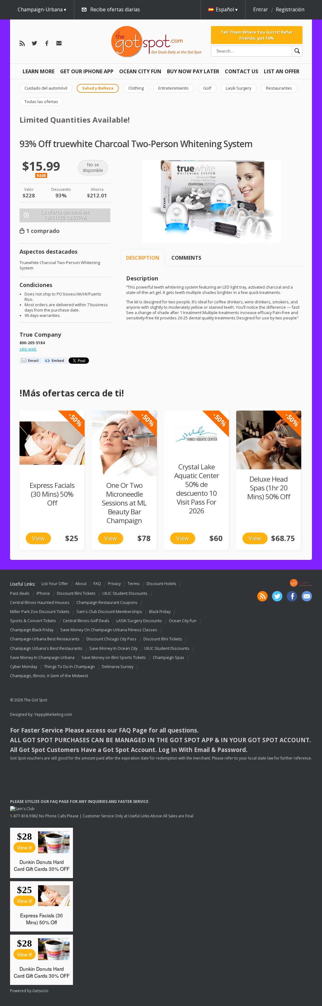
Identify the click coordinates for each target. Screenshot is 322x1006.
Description (142, 257)
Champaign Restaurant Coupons (106, 602)
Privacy (114, 583)
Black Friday (159, 611)
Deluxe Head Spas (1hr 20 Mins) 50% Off (268, 487)
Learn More (38, 71)
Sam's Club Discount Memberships (109, 611)
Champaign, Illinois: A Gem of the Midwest (49, 675)
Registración (290, 9)
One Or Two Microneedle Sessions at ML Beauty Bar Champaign (124, 502)
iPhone (43, 593)
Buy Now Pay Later (193, 71)
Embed (58, 360)
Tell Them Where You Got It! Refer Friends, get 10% (257, 35)
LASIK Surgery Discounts (139, 620)
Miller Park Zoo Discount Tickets (39, 611)
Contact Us (241, 71)
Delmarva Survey (117, 666)
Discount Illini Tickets (76, 593)
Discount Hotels (161, 583)
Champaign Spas (168, 657)
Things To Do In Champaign (69, 666)
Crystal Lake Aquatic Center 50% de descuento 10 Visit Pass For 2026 (196, 489)
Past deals (20, 593)
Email (33, 360)
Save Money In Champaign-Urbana (42, 657)
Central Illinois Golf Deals (86, 620)
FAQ (97, 583)
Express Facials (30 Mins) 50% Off (52, 494)
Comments (186, 257)
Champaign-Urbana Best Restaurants (45, 639)
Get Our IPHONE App (87, 71)
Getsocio (40, 990)
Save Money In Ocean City (113, 648)
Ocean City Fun (140, 71)
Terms (134, 583)
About (80, 583)
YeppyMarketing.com (53, 714)
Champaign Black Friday (31, 630)
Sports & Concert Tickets (33, 620)
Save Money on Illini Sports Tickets (113, 657)
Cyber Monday (23, 666)
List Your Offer (55, 583)
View (38, 538)
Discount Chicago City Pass (111, 639)
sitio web (27, 349)
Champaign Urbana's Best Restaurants (46, 648)
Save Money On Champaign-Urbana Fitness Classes (108, 630)
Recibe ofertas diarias (115, 9)
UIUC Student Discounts (125, 593)
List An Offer (281, 71)
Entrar (260, 9)
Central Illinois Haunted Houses (39, 602)
